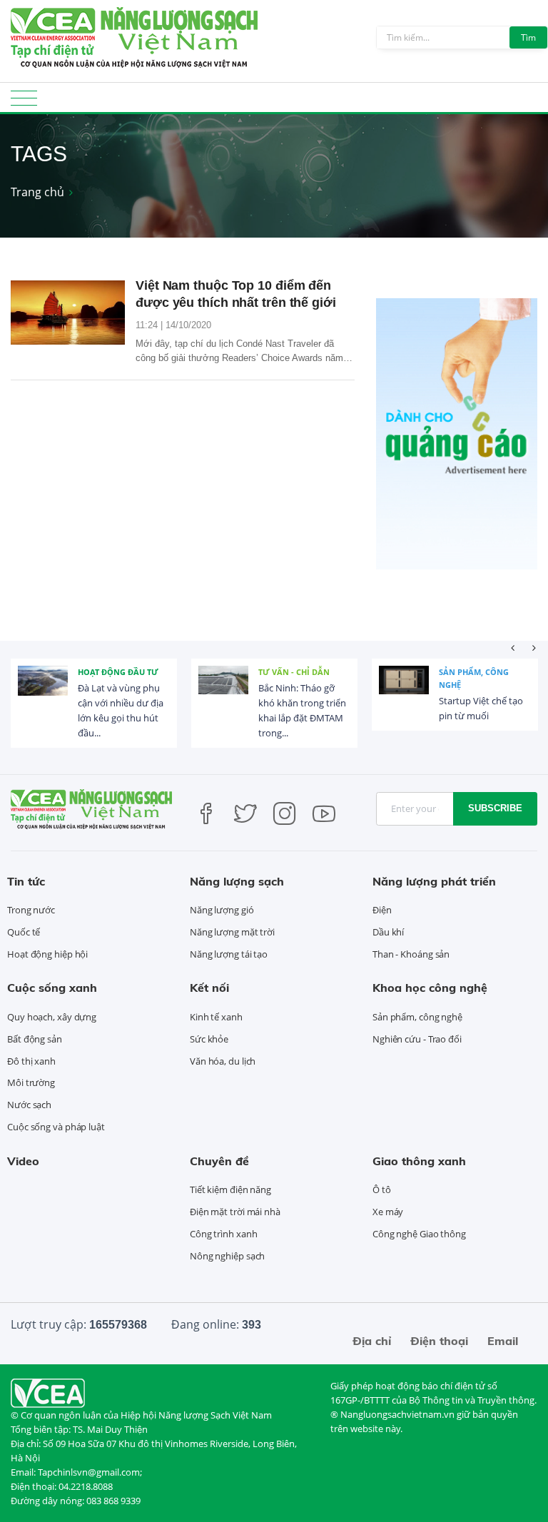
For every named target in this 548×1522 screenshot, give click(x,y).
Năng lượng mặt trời (232, 931)
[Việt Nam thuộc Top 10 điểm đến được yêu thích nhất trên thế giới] (68, 312)
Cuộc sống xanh (52, 987)
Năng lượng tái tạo (229, 954)
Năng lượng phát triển (434, 881)
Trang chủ (37, 192)
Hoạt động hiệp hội (47, 954)
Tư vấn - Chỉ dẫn (294, 671)
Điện (382, 909)
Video (23, 1161)
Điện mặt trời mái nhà (235, 1211)
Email (502, 1341)
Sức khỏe (209, 1039)
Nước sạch (29, 1104)
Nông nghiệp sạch (227, 1255)
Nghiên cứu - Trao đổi (417, 1039)
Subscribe (495, 808)
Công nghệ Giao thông (419, 1233)
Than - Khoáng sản (411, 954)
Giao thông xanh (419, 1161)
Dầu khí (388, 931)
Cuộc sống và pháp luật (56, 1126)
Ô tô (381, 1189)
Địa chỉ (371, 1341)
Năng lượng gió (222, 909)
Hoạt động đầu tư (118, 671)
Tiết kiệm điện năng (230, 1189)
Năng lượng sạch (237, 881)
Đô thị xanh (31, 1061)
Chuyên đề (219, 1161)
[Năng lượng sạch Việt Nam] (48, 1392)
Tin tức (26, 881)
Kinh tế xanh (216, 1016)
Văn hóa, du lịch (222, 1061)
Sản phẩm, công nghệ (474, 678)
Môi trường (31, 1082)
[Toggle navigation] (24, 102)
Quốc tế (23, 931)
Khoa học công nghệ (429, 987)
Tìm (528, 37)
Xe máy (387, 1211)
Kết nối (209, 987)
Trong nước (31, 909)
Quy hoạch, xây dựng (51, 1016)
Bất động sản (34, 1039)
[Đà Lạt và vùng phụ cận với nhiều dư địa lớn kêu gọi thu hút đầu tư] (43, 691)
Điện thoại (439, 1341)
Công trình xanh (224, 1233)
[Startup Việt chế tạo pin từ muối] (404, 691)
